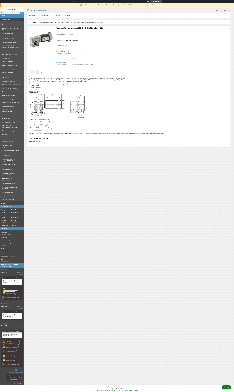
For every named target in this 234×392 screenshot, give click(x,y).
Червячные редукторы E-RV (10, 183)
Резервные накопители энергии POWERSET (9, 160)
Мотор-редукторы (7, 192)
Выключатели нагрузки (9, 131)
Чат (228, 387)
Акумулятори (6, 118)
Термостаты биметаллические (11, 102)
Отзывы (3, 203)
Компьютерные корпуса (9, 164)
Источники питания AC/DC (10, 115)
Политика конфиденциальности (130, 390)
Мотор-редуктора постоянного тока (7, 34)
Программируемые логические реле (7, 110)
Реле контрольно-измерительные (7, 168)
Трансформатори (7, 138)
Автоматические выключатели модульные (9, 126)
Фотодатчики (6, 58)
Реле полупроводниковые (10, 99)
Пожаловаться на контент (114, 390)
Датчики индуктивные (9, 61)
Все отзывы (17, 383)
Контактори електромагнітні (10, 88)
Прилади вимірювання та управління (9, 76)
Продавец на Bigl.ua (117, 388)
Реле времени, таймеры (9, 81)
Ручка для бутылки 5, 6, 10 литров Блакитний (10, 315)
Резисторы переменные (9, 106)
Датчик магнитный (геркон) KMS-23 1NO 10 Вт (10, 335)
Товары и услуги (6, 19)
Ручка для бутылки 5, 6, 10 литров (10, 281)
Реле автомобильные (8, 95)
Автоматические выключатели (7, 179)
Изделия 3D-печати (8, 199)
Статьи (57, 15)
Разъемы (5, 134)
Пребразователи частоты (10, 42)
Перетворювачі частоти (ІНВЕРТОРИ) (9, 188)
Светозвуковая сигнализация (11, 85)
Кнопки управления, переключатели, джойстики (10, 46)
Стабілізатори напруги (9, 122)
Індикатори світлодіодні (9, 141)
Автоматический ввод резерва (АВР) (8, 174)
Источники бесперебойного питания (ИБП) (10, 151)
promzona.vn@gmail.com (8, 256)
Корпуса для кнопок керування (8, 146)
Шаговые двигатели (8, 38)
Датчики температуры (9, 69)
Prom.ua (125, 387)
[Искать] (22, 13)
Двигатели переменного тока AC (11, 23)
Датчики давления (7, 72)
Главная (32, 15)
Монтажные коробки (8, 51)
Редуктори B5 (6, 196)
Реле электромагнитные (9, 92)
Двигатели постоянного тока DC (10, 29)
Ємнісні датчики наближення (10, 65)
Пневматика (6, 155)
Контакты (67, 15)
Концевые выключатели (9, 54)
